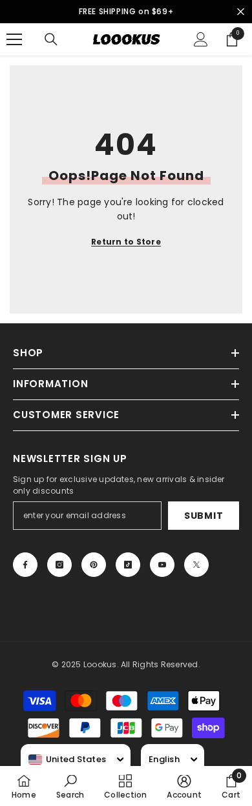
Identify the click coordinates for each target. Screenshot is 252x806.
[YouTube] (162, 564)
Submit (203, 515)
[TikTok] (128, 564)
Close (241, 12)
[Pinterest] (93, 564)
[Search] (51, 39)
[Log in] (201, 39)
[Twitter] (196, 564)
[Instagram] (59, 564)
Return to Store (126, 241)
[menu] (14, 39)
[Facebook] (25, 564)
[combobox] (67, 759)
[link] (70, 786)
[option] (126, 11)
